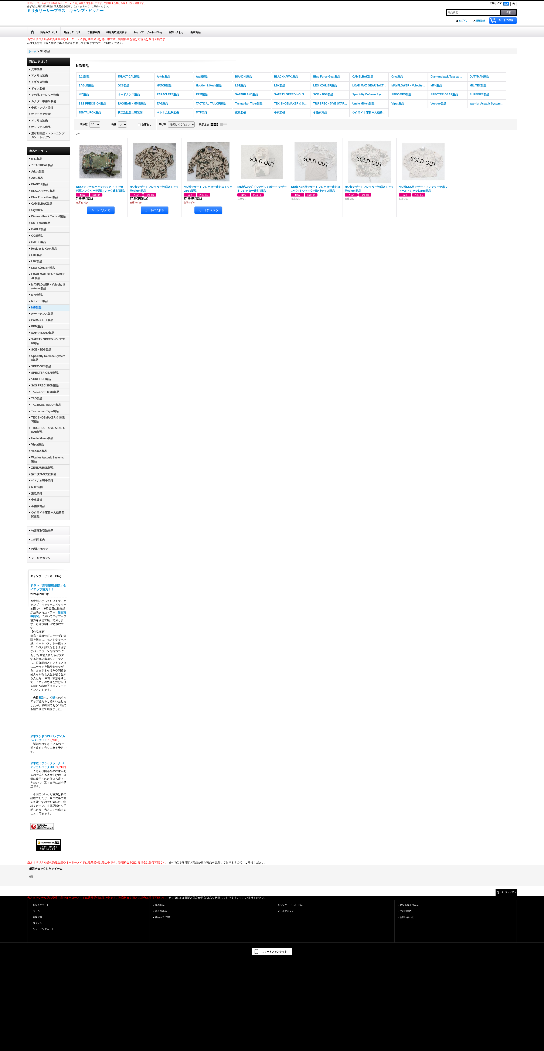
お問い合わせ (39, 548)
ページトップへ (508, 892)
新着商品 (159, 905)
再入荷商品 (161, 911)
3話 (53, 697)
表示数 (84, 124)
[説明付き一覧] (224, 124)
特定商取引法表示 (42, 530)
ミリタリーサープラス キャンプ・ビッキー (65, 10)
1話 (41, 697)
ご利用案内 (38, 539)
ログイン (463, 20)
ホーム (36, 911)
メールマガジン (41, 558)
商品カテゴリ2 (162, 917)
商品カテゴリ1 (40, 905)
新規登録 (480, 20)
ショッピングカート (43, 929)
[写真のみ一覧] (215, 124)
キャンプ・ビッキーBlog (290, 905)
